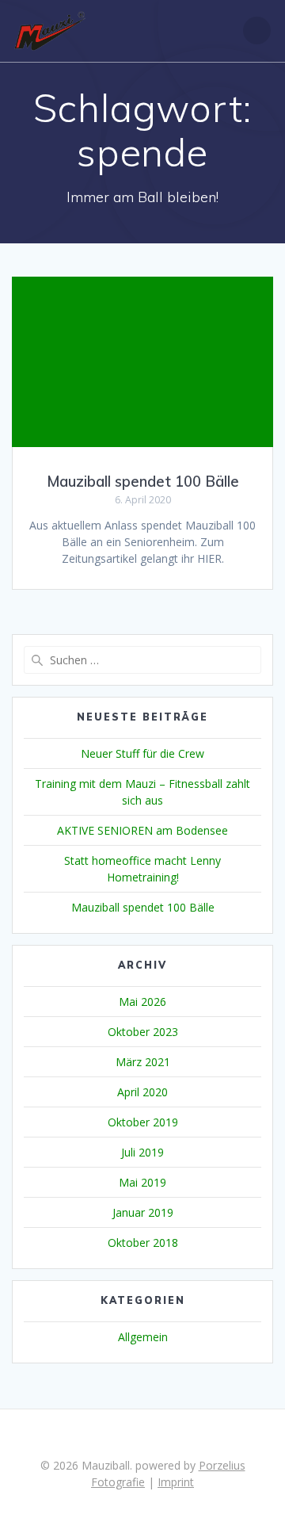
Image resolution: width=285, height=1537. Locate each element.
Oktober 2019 (143, 1122)
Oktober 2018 (143, 1242)
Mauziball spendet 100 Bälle (143, 481)
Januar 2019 (142, 1212)
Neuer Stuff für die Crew (142, 753)
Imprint (176, 1481)
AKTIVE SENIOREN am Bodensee (142, 830)
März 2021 (143, 1061)
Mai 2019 (142, 1182)
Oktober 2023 (143, 1031)
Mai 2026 (142, 1001)
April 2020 (142, 1091)
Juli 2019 (142, 1152)
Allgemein (143, 1336)
